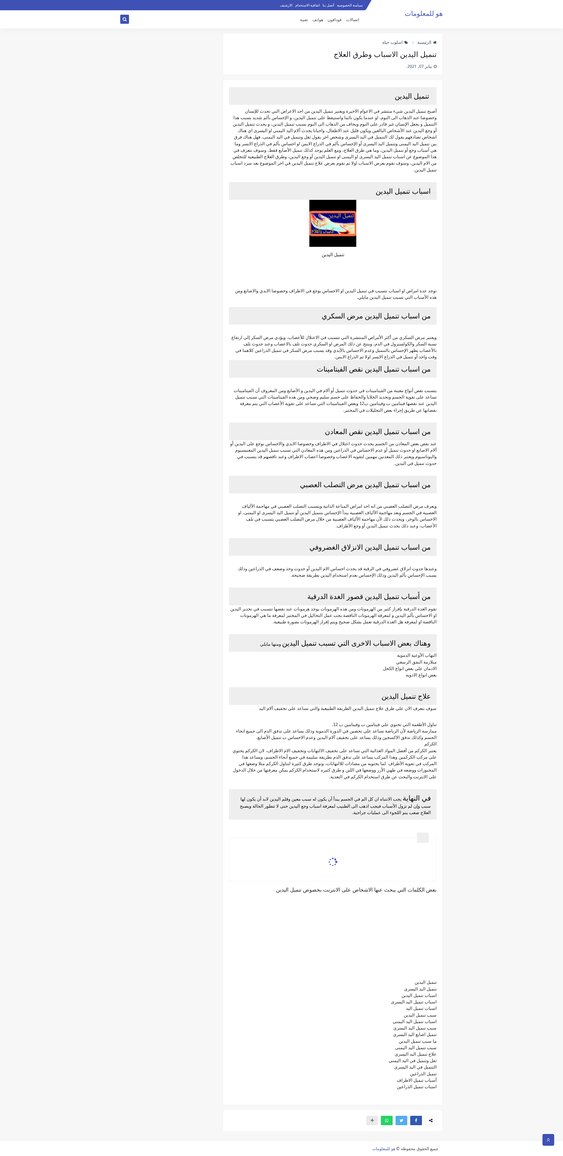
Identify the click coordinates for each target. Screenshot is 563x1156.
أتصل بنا (328, 5)
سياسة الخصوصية (350, 5)
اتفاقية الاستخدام (307, 5)
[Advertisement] (332, 934)
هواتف (317, 19)
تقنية (304, 19)
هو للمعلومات (424, 13)
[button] (416, 1120)
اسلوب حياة (392, 42)
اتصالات (352, 19)
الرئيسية (424, 42)
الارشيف (286, 5)
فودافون (335, 19)
